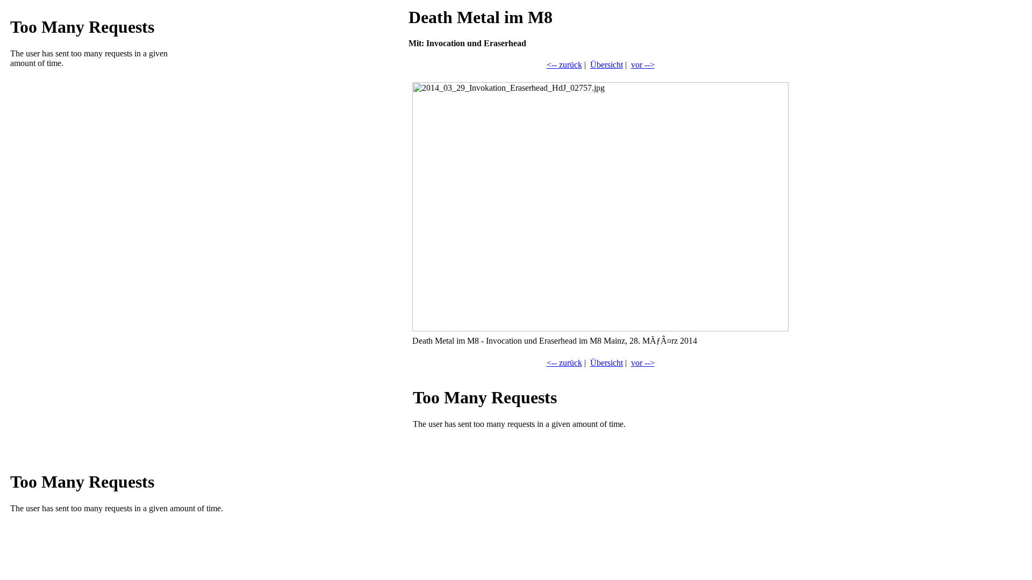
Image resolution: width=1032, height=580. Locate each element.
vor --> (643, 64)
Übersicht (606, 64)
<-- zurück (564, 64)
